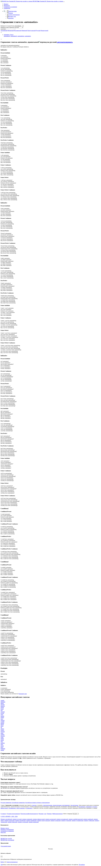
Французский (44, 30)
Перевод (6, 4)
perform (3, 743)
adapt (2, 733)
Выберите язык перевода (7, 27)
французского (4, 808)
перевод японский (34, 822)
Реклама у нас (12, 16)
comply (2, 700)
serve (2, 747)
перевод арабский (88, 819)
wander (2, 721)
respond (3, 731)
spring (2, 740)
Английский (4, 30)
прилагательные (57, 805)
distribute (3, 702)
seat (2, 710)
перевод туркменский (77, 820)
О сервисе (3, 813)
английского (82, 806)
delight (2, 723)
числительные (74, 805)
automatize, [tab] (17, 35)
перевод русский (17, 819)
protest (2, 717)
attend (2, 703)
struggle (3, 704)
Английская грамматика (18, 802)
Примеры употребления (7, 829)
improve (3, 706)
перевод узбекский (89, 820)
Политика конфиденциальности (29, 813)
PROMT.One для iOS (6, 838)
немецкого (89, 806)
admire (2, 728)
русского (94, 806)
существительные (47, 805)
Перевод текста (5, 828)
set (1, 727)
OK (2, 864)
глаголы (34, 805)
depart (2, 724)
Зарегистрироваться (12, 862)
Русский (38, 30)
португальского (20, 808)
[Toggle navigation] (64, 1)
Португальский (31, 30)
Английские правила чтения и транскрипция (37, 802)
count (2, 737)
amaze (2, 746)
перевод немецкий (27, 819)
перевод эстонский (23, 822)
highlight (3, 748)
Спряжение (10, 6)
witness (2, 734)
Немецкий (24, 30)
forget (2, 709)
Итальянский (17, 30)
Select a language (67, 813)
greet (2, 714)
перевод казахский (9, 820)
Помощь (10, 13)
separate (3, 711)
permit (2, 707)
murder (2, 716)
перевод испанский (50, 819)
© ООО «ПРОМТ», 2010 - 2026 (9, 816)
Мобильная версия (57, 813)
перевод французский (39, 819)
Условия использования (13, 813)
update (2, 750)
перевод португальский (43, 820)
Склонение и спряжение (7, 831)
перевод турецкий (66, 820)
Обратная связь (12, 11)
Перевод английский (6, 819)
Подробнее (82, 864)
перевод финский (12, 822)
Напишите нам (23, 693)
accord (2, 713)
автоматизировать (65, 42)
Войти (2, 862)
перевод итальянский (62, 819)
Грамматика (7, 8)
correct (2, 730)
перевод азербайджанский (76, 819)
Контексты (7, 5)
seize (2, 744)
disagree (3, 736)
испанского (29, 808)
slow (2, 741)
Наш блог (3, 832)
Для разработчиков (6, 846)
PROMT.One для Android (7, 840)
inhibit (2, 738)
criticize (2, 720)
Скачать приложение (14, 14)
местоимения (65, 805)
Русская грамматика (6, 802)
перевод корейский (31, 820)
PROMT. (47, 1)
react (2, 719)
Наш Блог (11, 18)
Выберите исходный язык (8, 26)
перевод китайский (20, 820)
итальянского (12, 808)
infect (2, 726)
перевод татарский (55, 820)
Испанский (11, 30)
